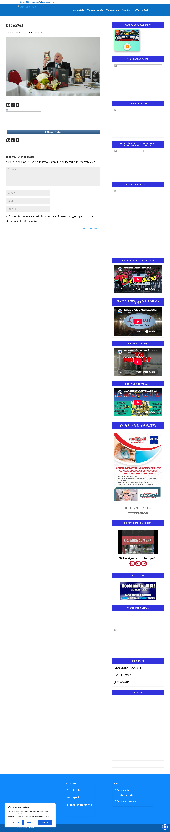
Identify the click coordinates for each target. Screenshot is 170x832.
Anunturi (126, 10)
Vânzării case (112, 10)
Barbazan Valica (14, 32)
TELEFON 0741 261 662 (138, 508)
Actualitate (78, 10)
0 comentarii (38, 32)
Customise (15, 822)
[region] (30, 815)
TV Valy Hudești (140, 10)
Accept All (45, 822)
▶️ (127, 46)
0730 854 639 (24, 2)
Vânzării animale (95, 10)
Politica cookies (126, 801)
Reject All (30, 822)
